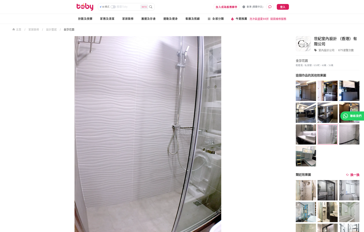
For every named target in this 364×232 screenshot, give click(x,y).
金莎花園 (69, 29)
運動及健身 (170, 18)
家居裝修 (128, 18)
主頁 (18, 29)
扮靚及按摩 (85, 18)
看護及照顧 (192, 18)
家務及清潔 (107, 18)
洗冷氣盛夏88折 (259, 18)
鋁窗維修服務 (278, 18)
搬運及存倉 (148, 18)
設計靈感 (51, 29)
